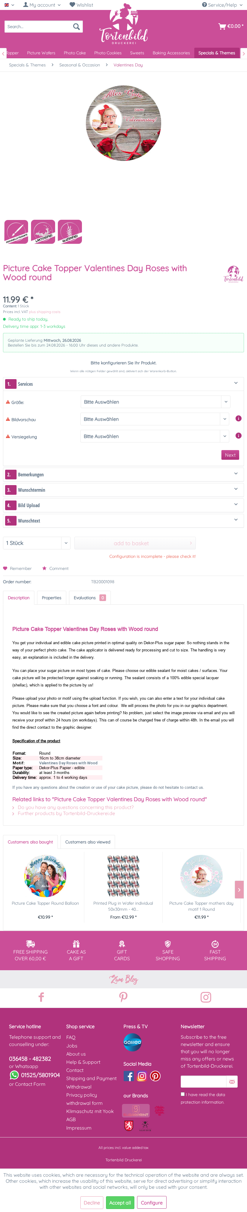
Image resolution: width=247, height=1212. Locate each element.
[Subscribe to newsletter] (232, 1082)
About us (76, 1054)
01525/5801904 (40, 1075)
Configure (152, 1203)
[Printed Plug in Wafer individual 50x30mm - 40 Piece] (123, 876)
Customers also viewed (87, 842)
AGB (71, 1119)
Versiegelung (24, 437)
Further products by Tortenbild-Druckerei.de (66, 813)
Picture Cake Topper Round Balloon (45, 903)
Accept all (120, 1203)
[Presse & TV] (151, 1042)
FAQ (70, 1037)
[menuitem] (42, 5)
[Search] (76, 27)
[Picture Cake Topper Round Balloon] (45, 876)
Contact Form (30, 1084)
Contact (74, 1070)
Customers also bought (30, 842)
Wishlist (84, 5)
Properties (51, 597)
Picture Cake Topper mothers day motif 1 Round (201, 906)
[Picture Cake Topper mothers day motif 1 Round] (201, 876)
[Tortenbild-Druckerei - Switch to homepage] (123, 23)
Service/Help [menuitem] (222, 5)
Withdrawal (79, 1087)
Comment (58, 568)
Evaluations (89, 597)
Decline (92, 1203)
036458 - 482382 (30, 1058)
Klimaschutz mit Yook (90, 1111)
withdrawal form (84, 1103)
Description (19, 597)
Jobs (71, 1046)
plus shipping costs (45, 311)
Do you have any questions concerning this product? (75, 807)
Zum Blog (123, 979)
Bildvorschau (23, 419)
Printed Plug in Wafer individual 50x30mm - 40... (123, 906)
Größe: (17, 402)
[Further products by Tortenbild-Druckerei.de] (233, 274)
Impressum (79, 1128)
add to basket (131, 543)
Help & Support (83, 1062)
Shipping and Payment (91, 1078)
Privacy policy (81, 1095)
